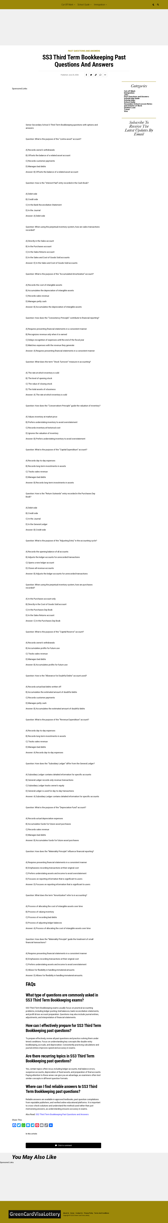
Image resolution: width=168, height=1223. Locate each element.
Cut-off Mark (67, 4)
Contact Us (79, 1213)
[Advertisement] (68, 28)
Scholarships (129, 100)
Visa (126, 111)
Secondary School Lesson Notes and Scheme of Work (138, 105)
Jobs (126, 95)
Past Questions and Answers (136, 97)
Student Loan (129, 108)
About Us (66, 1213)
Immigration (99, 4)
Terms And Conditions (101, 1213)
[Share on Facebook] (86, 75)
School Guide (83, 4)
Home (72, 1213)
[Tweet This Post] (91, 75)
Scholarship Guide (132, 98)
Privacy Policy (88, 1213)
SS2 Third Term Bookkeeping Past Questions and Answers (62, 1114)
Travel (127, 109)
